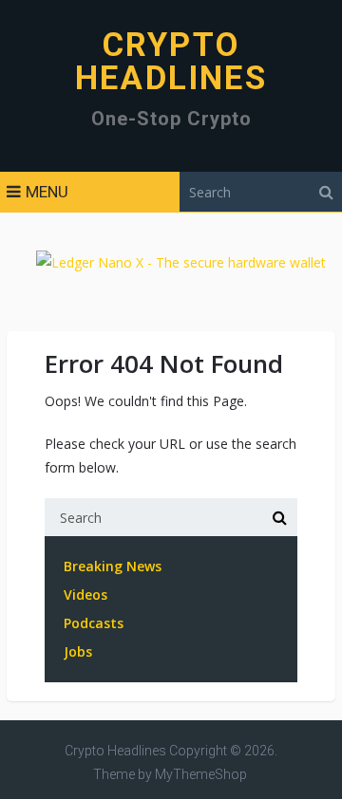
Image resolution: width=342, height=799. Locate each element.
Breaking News (113, 566)
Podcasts (94, 623)
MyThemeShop (201, 774)
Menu (47, 191)
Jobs (78, 651)
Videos (85, 594)
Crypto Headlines (171, 61)
